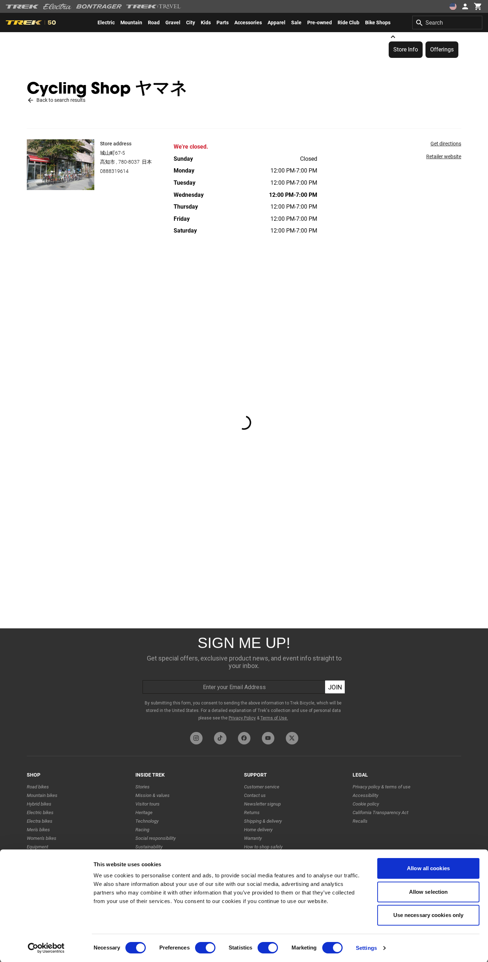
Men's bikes (38, 829)
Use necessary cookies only (428, 915)
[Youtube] (268, 738)
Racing (142, 829)
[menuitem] (106, 22)
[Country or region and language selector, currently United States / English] (453, 6)
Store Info (405, 49)
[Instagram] (196, 738)
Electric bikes (40, 812)
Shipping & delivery (263, 821)
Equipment (37, 846)
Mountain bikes (42, 795)
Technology (147, 821)
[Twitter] (292, 738)
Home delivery (258, 829)
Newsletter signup (262, 804)
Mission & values (152, 795)
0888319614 (114, 171)
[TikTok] (220, 738)
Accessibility (365, 795)
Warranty (253, 838)
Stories (142, 786)
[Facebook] (244, 738)
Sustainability (149, 846)
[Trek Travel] (153, 6)
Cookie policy (366, 804)
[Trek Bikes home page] (22, 7)
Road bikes (38, 786)
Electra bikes (40, 821)
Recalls (360, 821)
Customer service (261, 786)
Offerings (442, 49)
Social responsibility (155, 838)
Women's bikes (41, 838)
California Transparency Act (380, 812)
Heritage (144, 812)
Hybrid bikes (39, 804)
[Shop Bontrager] (99, 6)
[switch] (205, 947)
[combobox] (447, 22)
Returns (252, 812)
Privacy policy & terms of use (381, 786)
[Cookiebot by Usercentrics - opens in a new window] (46, 948)
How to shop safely (263, 846)
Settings (366, 948)
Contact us (255, 795)
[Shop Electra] (57, 6)
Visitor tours (147, 804)
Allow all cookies (428, 868)
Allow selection (428, 892)
